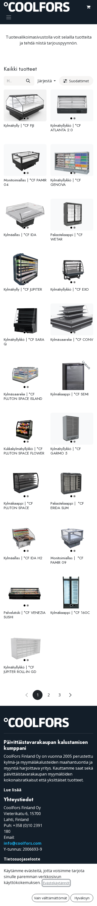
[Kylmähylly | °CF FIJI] (25, 105)
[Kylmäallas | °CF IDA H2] (25, 538)
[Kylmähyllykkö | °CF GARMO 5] (71, 429)
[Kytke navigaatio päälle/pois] (9, 17)
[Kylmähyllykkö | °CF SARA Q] (25, 319)
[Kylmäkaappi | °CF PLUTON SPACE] (25, 483)
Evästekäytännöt (56, 883)
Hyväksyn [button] (82, 898)
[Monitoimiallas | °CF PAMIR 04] (25, 160)
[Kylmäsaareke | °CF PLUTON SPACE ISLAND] (25, 374)
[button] (46, 81)
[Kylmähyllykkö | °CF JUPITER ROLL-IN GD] (25, 647)
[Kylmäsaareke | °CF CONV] (71, 319)
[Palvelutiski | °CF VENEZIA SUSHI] (25, 592)
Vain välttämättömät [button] (50, 898)
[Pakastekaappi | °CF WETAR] (71, 215)
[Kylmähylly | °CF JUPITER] (25, 269)
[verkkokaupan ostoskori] (88, 7)
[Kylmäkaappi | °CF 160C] (71, 592)
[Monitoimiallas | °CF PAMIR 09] (71, 538)
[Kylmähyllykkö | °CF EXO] (71, 269)
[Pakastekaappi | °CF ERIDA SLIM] (71, 483)
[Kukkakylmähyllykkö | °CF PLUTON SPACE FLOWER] (25, 429)
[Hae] (28, 81)
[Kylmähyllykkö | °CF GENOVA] (71, 160)
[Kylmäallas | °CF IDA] (25, 215)
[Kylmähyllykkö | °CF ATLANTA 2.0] (71, 105)
